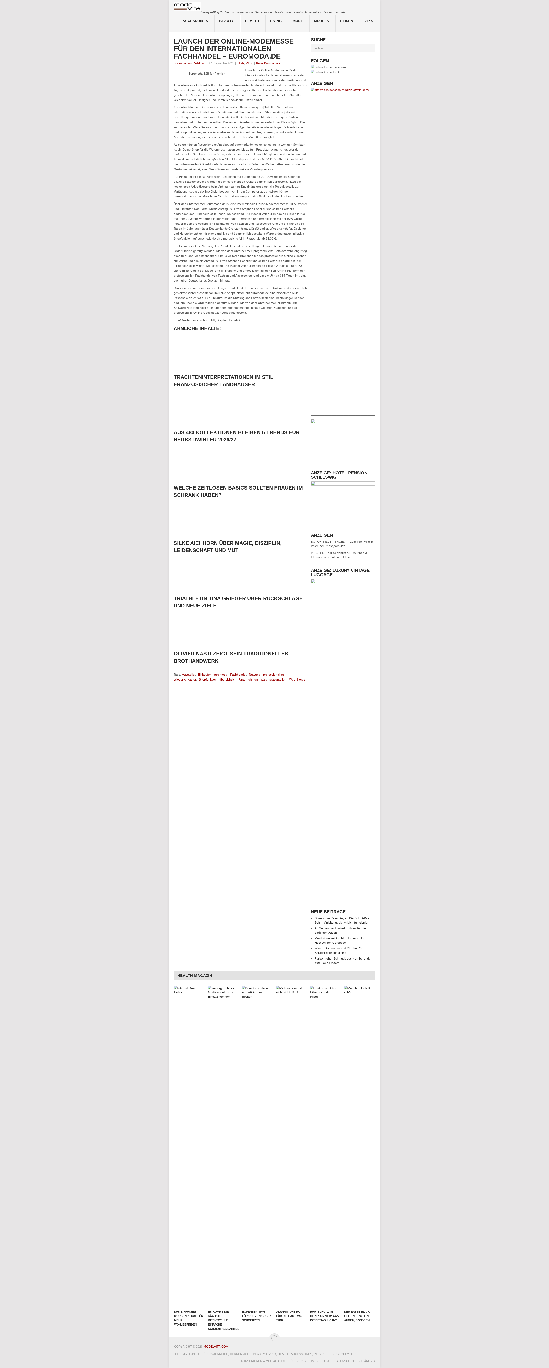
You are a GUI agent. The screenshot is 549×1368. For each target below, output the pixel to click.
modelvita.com (216, 1346)
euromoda (220, 674)
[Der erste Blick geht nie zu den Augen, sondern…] (359, 1147)
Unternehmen (248, 679)
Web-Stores (297, 679)
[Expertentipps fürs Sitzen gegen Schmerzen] (257, 1147)
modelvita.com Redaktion (189, 63)
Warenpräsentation (273, 679)
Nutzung (254, 674)
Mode (298, 21)
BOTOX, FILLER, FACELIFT (330, 541)
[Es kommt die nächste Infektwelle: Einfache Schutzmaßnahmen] (223, 1147)
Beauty (226, 21)
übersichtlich (227, 679)
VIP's (368, 21)
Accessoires (195, 21)
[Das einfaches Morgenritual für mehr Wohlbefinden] (189, 1147)
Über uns (298, 1361)
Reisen (346, 21)
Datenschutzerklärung (354, 1361)
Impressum (320, 1361)
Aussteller (188, 674)
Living (276, 21)
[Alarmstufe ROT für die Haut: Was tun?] (291, 1147)
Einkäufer (204, 674)
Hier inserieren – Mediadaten (260, 1361)
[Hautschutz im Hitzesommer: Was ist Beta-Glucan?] (325, 1147)
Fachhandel (238, 674)
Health (252, 21)
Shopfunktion (208, 679)
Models (321, 21)
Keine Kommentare (268, 63)
